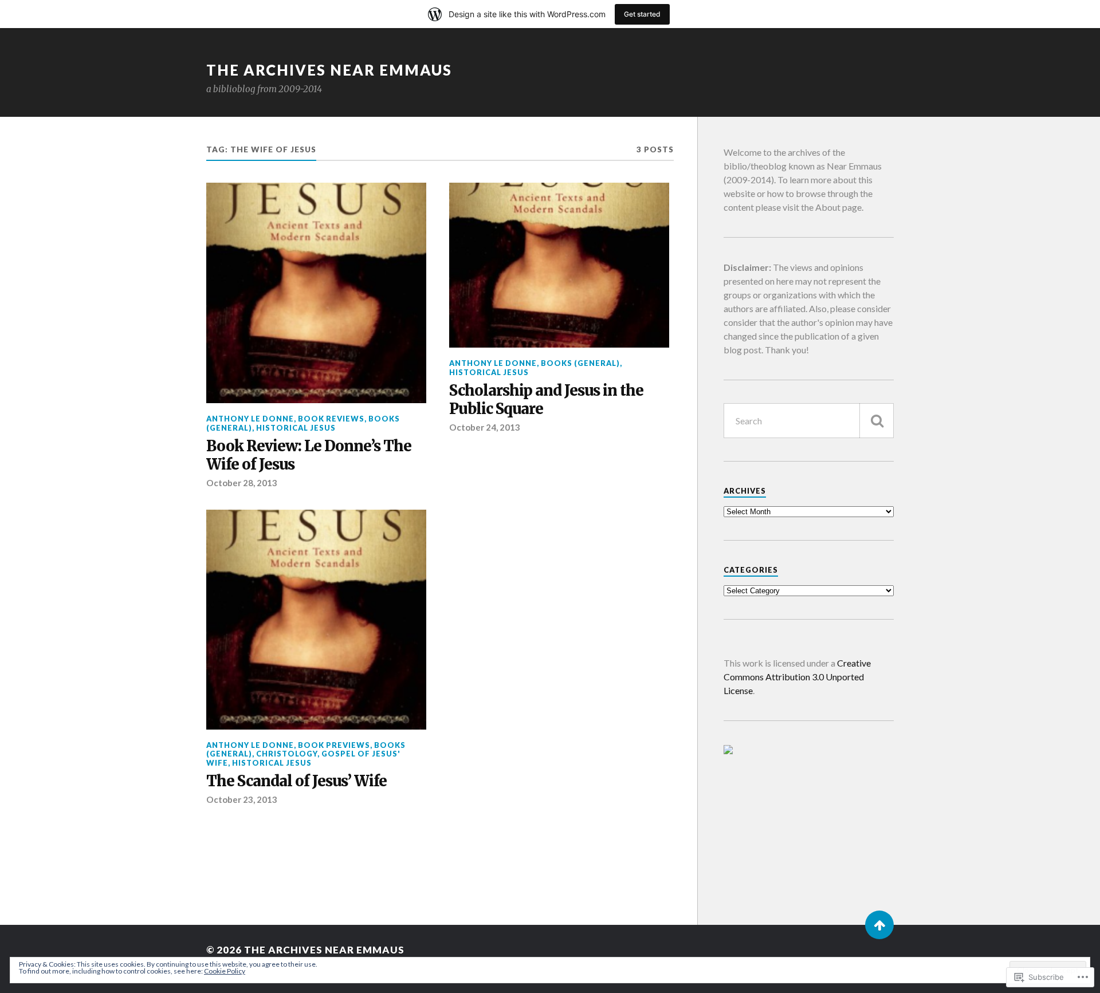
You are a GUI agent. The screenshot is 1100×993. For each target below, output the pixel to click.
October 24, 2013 (484, 427)
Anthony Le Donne (250, 418)
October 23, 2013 (241, 799)
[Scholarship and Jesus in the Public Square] (559, 265)
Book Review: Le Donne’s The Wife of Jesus (308, 456)
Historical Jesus (296, 427)
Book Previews (334, 745)
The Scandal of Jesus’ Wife (296, 781)
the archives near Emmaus (329, 69)
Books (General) (580, 363)
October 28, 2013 (241, 483)
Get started (642, 14)
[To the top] (879, 925)
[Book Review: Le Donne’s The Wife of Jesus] (316, 293)
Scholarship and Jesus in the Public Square (546, 400)
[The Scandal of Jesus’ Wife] (316, 620)
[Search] (876, 420)
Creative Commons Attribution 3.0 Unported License (797, 676)
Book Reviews (331, 418)
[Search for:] (809, 420)
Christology (286, 753)
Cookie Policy (224, 971)
